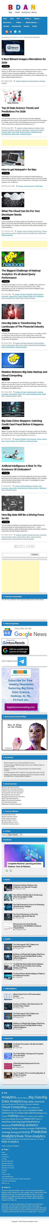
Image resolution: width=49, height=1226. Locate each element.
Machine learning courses (9, 816)
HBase (9, 132)
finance (44, 1113)
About (12, 19)
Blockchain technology (16, 1104)
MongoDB (16, 1132)
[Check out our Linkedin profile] (19, 31)
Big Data (36, 19)
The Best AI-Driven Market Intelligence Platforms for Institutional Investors (29, 975)
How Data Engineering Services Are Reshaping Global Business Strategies (28, 905)
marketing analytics (24, 1125)
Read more (41, 1211)
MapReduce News (36, 132)
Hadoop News (35, 130)
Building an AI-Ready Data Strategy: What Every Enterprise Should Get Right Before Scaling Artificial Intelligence (24, 775)
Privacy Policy (6, 1174)
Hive (13, 132)
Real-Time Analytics (31, 1136)
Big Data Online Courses (9, 820)
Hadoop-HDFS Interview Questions (12, 789)
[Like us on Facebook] (11, 31)
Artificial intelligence (22, 1098)
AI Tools (34, 26)
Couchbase (18, 130)
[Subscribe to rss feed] (6, 31)
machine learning (11, 1121)
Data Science (6, 23)
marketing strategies (26, 1128)
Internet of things (33, 345)
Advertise (6, 26)
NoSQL (26, 1132)
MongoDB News (6, 134)
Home (5, 19)
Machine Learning (25, 132)
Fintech (4, 345)
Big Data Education (7, 1161)
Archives (4, 834)
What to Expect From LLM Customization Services (19, 763)
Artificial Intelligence (28, 128)
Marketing (6, 1125)
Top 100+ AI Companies (9, 1181)
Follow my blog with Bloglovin (10, 1146)
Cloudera (11, 130)
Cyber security (23, 1110)
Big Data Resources (8, 1165)
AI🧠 (17, 19)
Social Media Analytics (10, 1139)
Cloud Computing (34, 81)
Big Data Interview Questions (10, 787)
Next (32, 546)
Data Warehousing (32, 1113)
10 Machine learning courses (10, 824)
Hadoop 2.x (23, 1116)
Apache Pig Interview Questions (11, 800)
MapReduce (33, 1121)
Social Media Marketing (27, 1139)
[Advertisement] (25, 143)
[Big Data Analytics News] (24, 13)
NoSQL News (15, 134)
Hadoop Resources (16, 1119)
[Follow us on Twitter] (15, 31)
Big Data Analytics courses (10, 822)
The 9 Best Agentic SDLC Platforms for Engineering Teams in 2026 (24, 772)
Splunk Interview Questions (10, 798)
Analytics (18, 81)
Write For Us (5, 1183)
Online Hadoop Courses (9, 818)
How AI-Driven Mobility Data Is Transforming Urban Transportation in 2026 (27, 896)
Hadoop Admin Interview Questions (12, 793)
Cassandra (29, 294)
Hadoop (18, 23)
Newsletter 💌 (16, 26)
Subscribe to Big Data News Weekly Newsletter (16, 1179)
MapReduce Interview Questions (12, 804)
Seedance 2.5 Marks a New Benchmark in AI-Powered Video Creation (28, 1005)
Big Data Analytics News (16, 37)
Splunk (19, 396)
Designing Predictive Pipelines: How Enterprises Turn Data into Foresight (25, 886)
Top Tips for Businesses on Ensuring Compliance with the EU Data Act (25, 915)
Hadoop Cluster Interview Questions (13, 791)
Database (33, 1110)
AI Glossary (5, 1157)
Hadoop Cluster (33, 1116)
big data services (34, 1101)
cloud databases (33, 1108)
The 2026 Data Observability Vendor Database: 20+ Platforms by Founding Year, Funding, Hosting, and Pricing (28, 966)
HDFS (33, 1119)
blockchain (5, 1104)
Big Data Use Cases (33, 535)
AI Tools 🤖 (27, 19)
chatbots (35, 1104)
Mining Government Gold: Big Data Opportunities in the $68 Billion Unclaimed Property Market (27, 926)
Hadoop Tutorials (23, 296)
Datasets (26, 26)
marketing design (10, 1128)
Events (4, 1172)
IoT (42, 1119)
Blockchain (25, 81)
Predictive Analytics (25, 134)
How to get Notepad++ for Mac (19, 169)
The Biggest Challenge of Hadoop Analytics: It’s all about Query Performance (21, 274)
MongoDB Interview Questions (11, 794)
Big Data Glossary (30, 23)
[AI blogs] (24, 750)
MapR (23, 1121)
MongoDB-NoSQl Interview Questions (13, 796)
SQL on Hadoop (39, 1139)
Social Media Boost (7, 1176)
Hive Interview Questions (9, 802)
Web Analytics (10, 1141)
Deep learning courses (8, 814)
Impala (17, 132)
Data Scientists (16, 1113)
